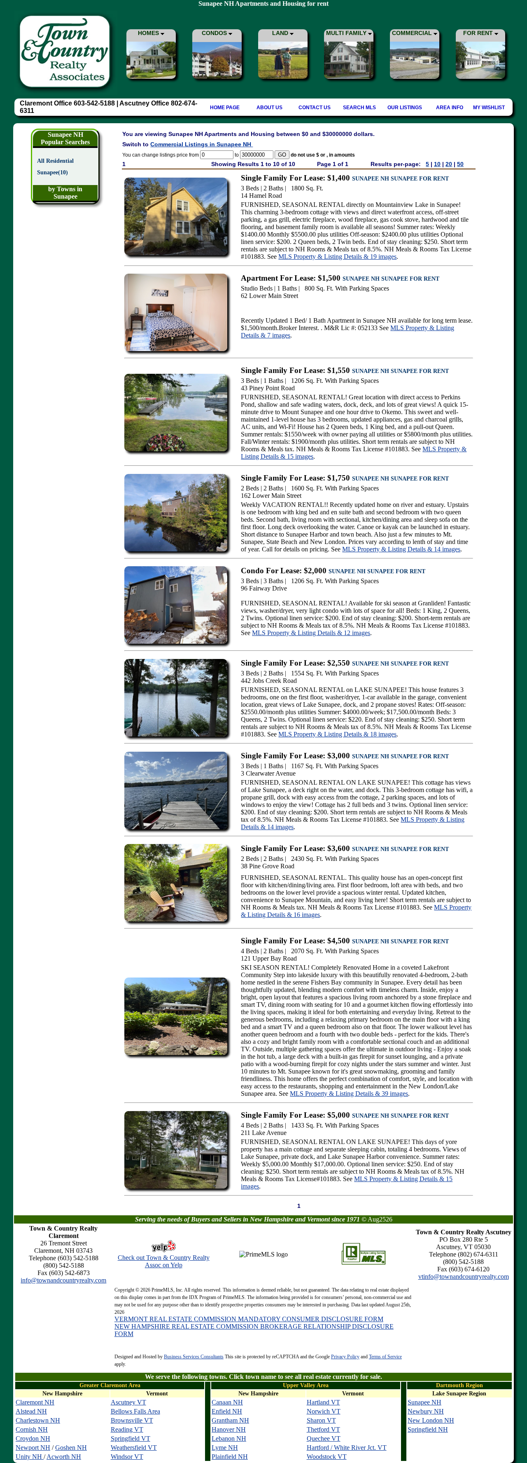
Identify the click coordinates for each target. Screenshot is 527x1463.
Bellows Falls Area (135, 1411)
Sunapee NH (424, 1402)
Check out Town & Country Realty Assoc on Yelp (164, 1261)
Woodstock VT (327, 1456)
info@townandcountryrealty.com (63, 1280)
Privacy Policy (345, 1357)
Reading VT (127, 1429)
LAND (281, 33)
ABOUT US (269, 107)
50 (460, 164)
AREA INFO (449, 107)
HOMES (149, 33)
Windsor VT (127, 1456)
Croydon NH (33, 1438)
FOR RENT (478, 33)
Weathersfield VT (134, 1447)
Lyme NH (225, 1447)
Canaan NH (227, 1402)
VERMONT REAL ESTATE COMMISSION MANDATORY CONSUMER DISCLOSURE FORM (248, 1318)
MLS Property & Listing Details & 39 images (349, 1093)
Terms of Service (385, 1357)
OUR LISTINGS (404, 107)
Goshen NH (71, 1447)
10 (437, 164)
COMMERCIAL (413, 33)
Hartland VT (323, 1402)
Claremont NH (35, 1402)
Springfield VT (130, 1438)
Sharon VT (321, 1420)
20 (448, 164)
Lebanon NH (229, 1438)
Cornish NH (32, 1429)
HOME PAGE (225, 107)
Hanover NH (229, 1429)
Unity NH (30, 1456)
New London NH (431, 1420)
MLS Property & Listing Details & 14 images (401, 549)
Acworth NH (64, 1456)
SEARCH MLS (359, 107)
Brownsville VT (132, 1420)
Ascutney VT (128, 1402)
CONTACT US (314, 107)
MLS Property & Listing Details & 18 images (337, 734)
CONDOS (215, 33)
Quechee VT (323, 1438)
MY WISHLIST (489, 107)
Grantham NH (230, 1420)
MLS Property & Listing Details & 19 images (337, 256)
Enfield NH (227, 1411)
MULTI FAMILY (347, 33)
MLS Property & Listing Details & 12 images (311, 632)
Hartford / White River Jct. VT (347, 1447)
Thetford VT (323, 1429)
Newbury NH (426, 1411)
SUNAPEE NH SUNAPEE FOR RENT (400, 179)
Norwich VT (323, 1411)
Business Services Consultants (194, 1357)
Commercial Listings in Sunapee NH (201, 144)
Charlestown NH (38, 1420)
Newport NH (33, 1447)
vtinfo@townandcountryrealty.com (463, 1276)
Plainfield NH (230, 1456)
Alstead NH (31, 1411)
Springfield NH (428, 1429)
